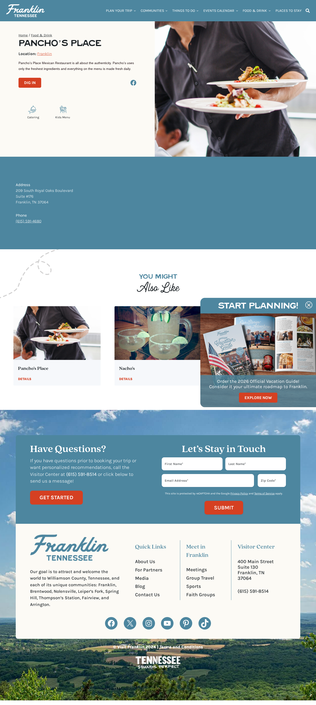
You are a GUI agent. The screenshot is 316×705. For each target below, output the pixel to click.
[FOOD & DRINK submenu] (270, 10)
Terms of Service (264, 493)
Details (24, 379)
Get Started (56, 497)
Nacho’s (127, 368)
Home (23, 35)
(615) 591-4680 (28, 221)
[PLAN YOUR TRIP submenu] (135, 10)
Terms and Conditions (181, 647)
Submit (224, 508)
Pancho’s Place (33, 368)
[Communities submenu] (166, 10)
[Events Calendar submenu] (237, 10)
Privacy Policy (239, 493)
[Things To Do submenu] (197, 10)
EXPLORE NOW (258, 397)
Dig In (30, 82)
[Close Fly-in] (308, 305)
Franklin (44, 53)
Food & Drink (41, 35)
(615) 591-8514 (253, 591)
